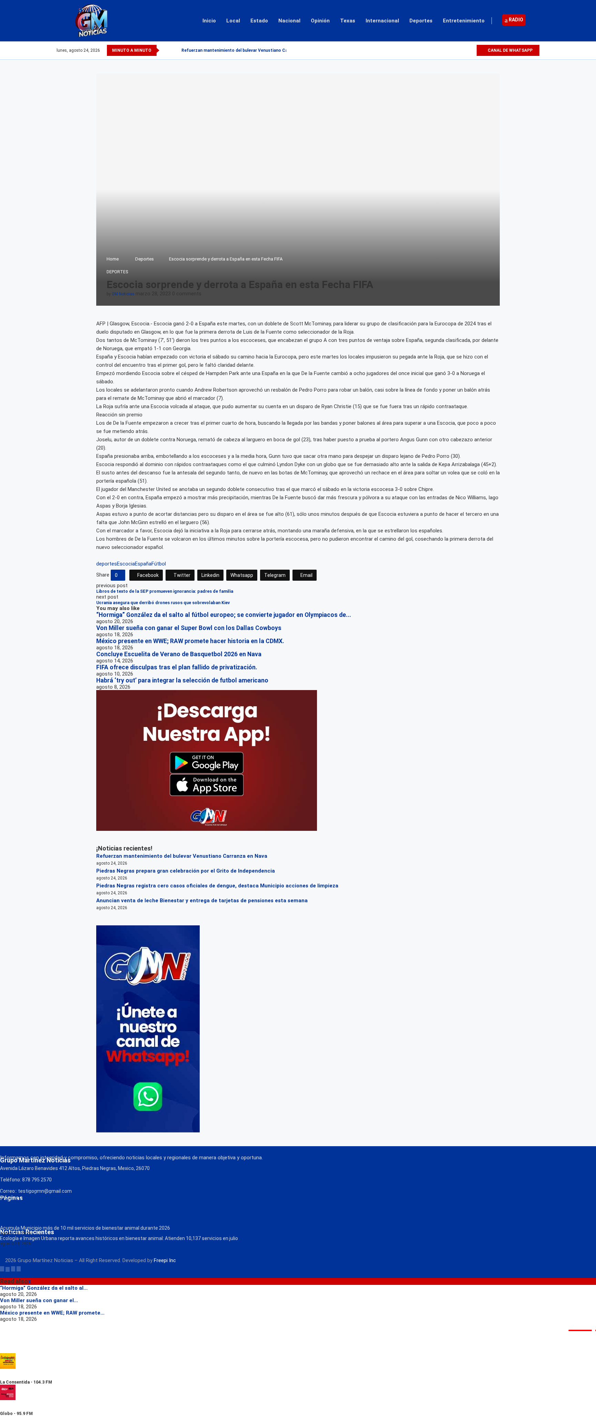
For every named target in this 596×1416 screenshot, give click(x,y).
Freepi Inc (165, 1260)
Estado (259, 21)
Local (233, 21)
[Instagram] (463, 50)
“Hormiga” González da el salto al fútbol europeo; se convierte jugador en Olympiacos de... (223, 614)
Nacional (289, 21)
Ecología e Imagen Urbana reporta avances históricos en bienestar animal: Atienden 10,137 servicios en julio (119, 1238)
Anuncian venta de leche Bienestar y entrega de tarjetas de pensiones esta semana (202, 900)
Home (113, 259)
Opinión (320, 21)
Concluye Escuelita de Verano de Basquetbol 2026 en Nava (178, 654)
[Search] (536, 20)
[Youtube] (471, 50)
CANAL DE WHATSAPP (510, 50)
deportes (106, 564)
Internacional (382, 21)
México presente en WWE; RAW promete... (52, 1313)
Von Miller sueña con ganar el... (39, 1300)
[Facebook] (447, 50)
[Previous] (166, 50)
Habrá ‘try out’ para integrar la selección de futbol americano (182, 680)
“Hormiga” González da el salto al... (44, 1288)
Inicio (209, 21)
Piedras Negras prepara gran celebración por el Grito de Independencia (185, 871)
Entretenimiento (464, 21)
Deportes (421, 21)
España (143, 564)
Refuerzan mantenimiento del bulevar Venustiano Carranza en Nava (249, 50)
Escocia (126, 564)
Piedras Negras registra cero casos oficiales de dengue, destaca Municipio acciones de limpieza (217, 886)
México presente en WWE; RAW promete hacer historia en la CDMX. (190, 641)
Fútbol (158, 564)
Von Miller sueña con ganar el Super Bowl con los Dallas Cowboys (188, 628)
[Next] (175, 50)
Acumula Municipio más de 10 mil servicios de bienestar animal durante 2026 (85, 1228)
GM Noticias (123, 294)
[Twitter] (455, 50)
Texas (347, 21)
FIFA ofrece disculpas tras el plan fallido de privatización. (176, 667)
